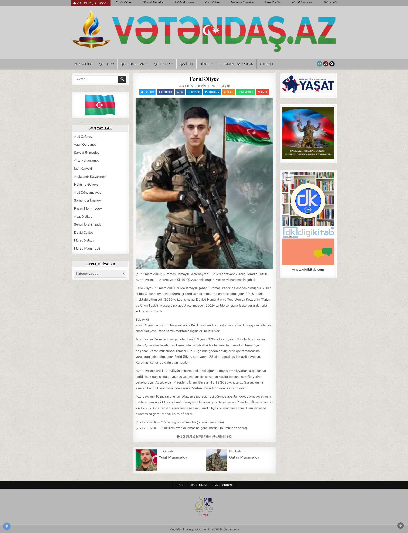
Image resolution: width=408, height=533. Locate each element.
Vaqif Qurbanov (85, 144)
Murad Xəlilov (84, 240)
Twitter (149, 92)
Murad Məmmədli (87, 248)
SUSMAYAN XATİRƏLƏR (236, 64)
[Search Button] (331, 63)
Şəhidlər (162, 64)
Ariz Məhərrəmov (86, 160)
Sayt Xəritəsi (223, 485)
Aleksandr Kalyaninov (90, 176)
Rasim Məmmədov (88, 208)
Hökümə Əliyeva (86, 184)
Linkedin (195, 92)
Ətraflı (266, 64)
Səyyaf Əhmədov (86, 152)
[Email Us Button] (319, 63)
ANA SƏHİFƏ (83, 64)
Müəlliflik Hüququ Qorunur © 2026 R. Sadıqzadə (204, 529)
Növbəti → (237, 451)
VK (182, 92)
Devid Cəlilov (84, 232)
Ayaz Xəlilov (83, 216)
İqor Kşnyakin (84, 168)
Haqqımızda (199, 485)
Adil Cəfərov (83, 136)
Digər (205, 64)
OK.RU (230, 92)
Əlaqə (180, 485)
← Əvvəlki (166, 451)
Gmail (264, 92)
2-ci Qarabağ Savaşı (191, 436)
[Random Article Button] (325, 63)
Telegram (214, 92)
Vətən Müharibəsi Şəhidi (218, 436)
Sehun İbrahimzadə (88, 224)
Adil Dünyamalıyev (87, 192)
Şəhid (186, 86)
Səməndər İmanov (87, 200)
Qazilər (186, 64)
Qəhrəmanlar (132, 64)
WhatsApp (247, 92)
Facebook (166, 92)
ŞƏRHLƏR (106, 64)
